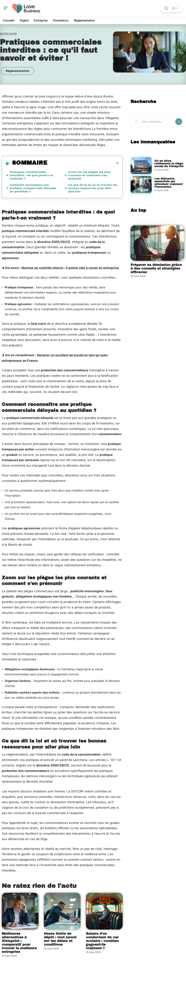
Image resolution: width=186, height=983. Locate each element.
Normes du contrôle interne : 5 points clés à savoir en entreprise (70, 268)
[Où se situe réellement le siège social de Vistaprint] (141, 165)
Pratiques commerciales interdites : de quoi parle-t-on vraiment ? (31, 175)
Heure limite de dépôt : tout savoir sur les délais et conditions (60, 939)
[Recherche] (166, 8)
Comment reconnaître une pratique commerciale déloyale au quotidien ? (33, 188)
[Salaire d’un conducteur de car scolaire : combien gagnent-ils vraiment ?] (104, 911)
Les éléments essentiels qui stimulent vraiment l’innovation (168, 182)
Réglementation (17, 71)
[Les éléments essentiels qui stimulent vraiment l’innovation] (141, 184)
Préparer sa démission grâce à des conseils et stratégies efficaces (156, 268)
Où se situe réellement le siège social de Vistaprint (169, 163)
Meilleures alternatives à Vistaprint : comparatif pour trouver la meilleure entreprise (19, 943)
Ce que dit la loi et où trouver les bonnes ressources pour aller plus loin (92, 188)
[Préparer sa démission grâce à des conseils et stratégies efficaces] (157, 243)
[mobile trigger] (7, 8)
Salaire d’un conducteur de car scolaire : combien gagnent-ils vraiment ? (102, 941)
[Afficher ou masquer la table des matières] (83, 163)
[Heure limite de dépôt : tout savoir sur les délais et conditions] (62, 911)
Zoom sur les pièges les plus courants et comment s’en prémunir (89, 175)
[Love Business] (26, 8)
